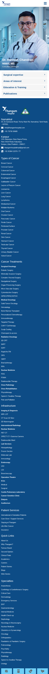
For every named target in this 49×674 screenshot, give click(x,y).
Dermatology (6, 597)
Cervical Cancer (7, 167)
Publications (10, 93)
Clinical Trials (6, 555)
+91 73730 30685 (11, 131)
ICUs (3, 481)
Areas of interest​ (12, 81)
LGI (2, 470)
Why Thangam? (7, 544)
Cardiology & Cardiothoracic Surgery (14, 589)
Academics (5, 559)
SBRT (3, 359)
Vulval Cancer (6, 256)
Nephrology (5, 619)
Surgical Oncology (8, 266)
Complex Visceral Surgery (11, 278)
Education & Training (14, 87)
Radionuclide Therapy (9, 381)
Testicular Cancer (7, 245)
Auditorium (5, 503)
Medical (4, 485)
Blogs (3, 570)
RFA (2, 366)
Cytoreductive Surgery (9, 292)
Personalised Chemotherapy (11, 315)
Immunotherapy (7, 318)
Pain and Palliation (8, 400)
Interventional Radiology (11, 425)
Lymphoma (5, 200)
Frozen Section (6, 451)
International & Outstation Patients (13, 515)
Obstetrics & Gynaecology (11, 630)
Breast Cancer (6, 163)
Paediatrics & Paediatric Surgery (13, 641)
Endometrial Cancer (8, 174)
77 (20, 151)
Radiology (5, 656)
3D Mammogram (7, 422)
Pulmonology (6, 645)
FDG (3, 374)
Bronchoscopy (6, 473)
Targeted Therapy (7, 322)
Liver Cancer (6, 193)
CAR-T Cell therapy (8, 326)
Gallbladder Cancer (8, 182)
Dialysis (4, 499)
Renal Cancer (6, 233)
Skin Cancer (5, 237)
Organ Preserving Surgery (11, 285)
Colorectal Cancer (8, 170)
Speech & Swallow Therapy (11, 660)
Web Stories (5, 574)
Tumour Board (6, 548)
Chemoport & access (9, 333)
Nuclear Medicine (8, 370)
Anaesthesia (5, 586)
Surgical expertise (13, 75)
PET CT (4, 433)
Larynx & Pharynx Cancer (11, 185)
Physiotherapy (6, 392)
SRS (3, 355)
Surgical (4, 488)
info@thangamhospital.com (15, 128)
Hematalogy (5, 307)
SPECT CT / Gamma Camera (12, 436)
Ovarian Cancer (7, 215)
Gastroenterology (7, 608)
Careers (4, 563)
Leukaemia (5, 189)
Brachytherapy (6, 363)
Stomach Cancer (7, 241)
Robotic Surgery (7, 270)
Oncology (4, 634)
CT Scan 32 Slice (7, 418)
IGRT (3, 348)
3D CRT (4, 340)
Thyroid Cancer (7, 248)
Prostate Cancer (7, 230)
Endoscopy (5, 462)
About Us (4, 541)
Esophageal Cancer (8, 178)
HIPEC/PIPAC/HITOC (9, 296)
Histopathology (6, 448)
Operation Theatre (8, 477)
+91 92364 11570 (11, 151)
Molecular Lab (6, 455)
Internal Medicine (7, 612)
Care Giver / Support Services (12, 519)
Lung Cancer (6, 196)
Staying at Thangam (8, 522)
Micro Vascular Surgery (10, 289)
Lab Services (6, 444)
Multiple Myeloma (7, 207)
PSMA (3, 377)
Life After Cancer (7, 526)
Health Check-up (7, 615)
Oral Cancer (5, 211)
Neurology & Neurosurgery (11, 623)
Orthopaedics (6, 638)
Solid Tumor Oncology (9, 303)
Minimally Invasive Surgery (11, 274)
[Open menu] (45, 3)
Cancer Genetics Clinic (10, 496)
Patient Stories (6, 566)
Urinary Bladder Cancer (10, 252)
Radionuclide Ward (8, 440)
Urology (4, 664)
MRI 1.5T (4, 414)
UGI (2, 466)
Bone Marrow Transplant (10, 311)
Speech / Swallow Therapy (11, 396)
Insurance (5, 530)
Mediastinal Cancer (8, 204)
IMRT (3, 344)
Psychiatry (5, 649)
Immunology (5, 459)
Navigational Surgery (9, 281)
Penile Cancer (6, 222)
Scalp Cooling (6, 329)
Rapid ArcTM (6, 352)
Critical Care (5, 593)
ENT (3, 604)
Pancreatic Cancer (8, 219)
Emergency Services (9, 601)
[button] (24, 75)
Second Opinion (7, 552)
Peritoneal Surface (8, 226)
